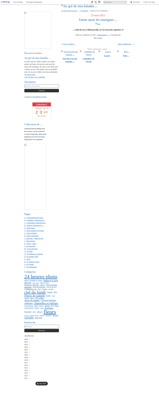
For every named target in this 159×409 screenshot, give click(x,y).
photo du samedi (32, 300)
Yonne (37, 308)
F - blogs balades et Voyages (34, 231)
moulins (26, 298)
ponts (37, 283)
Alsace (42, 285)
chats (34, 312)
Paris (57, 306)
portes (48, 296)
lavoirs (55, 316)
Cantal (41, 308)
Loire (53, 295)
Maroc (32, 298)
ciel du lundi (35, 292)
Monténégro (49, 315)
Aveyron (38, 318)
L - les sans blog (29, 246)
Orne (37, 315)
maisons (28, 287)
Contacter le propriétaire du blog (35, 97)
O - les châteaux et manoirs (33, 254)
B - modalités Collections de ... (34, 220)
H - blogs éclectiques (31, 236)
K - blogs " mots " (30, 244)
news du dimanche (39, 287)
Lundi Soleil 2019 (29, 308)
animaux (40, 312)
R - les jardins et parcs (31, 262)
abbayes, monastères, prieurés (33, 280)
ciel (33, 283)
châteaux (28, 303)
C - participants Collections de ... (35, 223)
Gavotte (51, 289)
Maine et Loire (44, 283)
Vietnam (50, 292)
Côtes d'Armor (51, 285)
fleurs (50, 312)
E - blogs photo (29, 228)
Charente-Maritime (48, 300)
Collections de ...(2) (32, 289)
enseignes (41, 315)
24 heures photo (40, 276)
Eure (36, 306)
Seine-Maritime (28, 306)
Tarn (55, 292)
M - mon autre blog (31, 249)
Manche (27, 283)
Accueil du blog (29, 74)
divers (47, 306)
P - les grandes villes (31, 257)
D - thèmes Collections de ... (34, 225)
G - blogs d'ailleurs (30, 233)
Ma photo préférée (31, 285)
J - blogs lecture (29, 241)
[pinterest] (99, 2)
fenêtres (41, 306)
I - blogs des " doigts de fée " (34, 238)
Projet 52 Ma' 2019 (51, 287)
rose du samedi (29, 315)
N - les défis (28, 251)
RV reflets (40, 298)
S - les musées (29, 264)
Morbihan (48, 308)
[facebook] (92, 2)
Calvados (29, 318)
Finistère (44, 289)
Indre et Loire (50, 280)
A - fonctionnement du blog (33, 218)
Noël (52, 306)
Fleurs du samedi (34, 295)
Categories (84, 11)
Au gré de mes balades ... (69, 11)
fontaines (27, 312)
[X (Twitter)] (95, 2)
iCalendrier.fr (41, 104)
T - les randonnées (30, 267)
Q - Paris (27, 259)
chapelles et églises (46, 303)
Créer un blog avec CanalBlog (34, 77)
